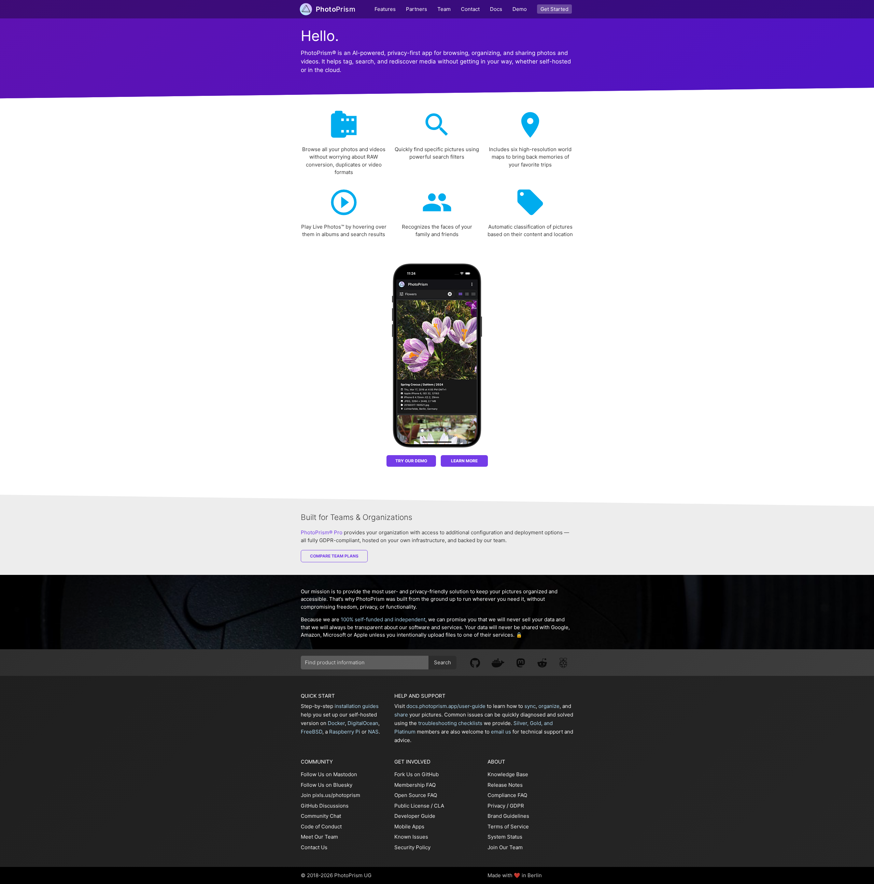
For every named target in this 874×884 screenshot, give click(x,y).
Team (444, 9)
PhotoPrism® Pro (321, 532)
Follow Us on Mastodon (329, 774)
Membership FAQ (415, 785)
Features (385, 9)
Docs (496, 9)
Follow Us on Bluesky (326, 785)
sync (530, 706)
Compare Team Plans (334, 556)
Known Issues (411, 837)
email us (501, 731)
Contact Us (314, 847)
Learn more (464, 460)
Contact (470, 9)
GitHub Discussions (325, 805)
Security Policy (412, 847)
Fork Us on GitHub (416, 774)
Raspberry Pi (344, 731)
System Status (505, 837)
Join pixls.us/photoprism (330, 795)
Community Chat (321, 816)
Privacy (496, 805)
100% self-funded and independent (383, 619)
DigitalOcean (363, 723)
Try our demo (411, 460)
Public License (411, 805)
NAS (373, 731)
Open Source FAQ (415, 795)
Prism (335, 9)
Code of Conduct (321, 826)
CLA (439, 805)
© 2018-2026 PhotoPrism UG (336, 875)
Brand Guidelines (508, 816)
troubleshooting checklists (450, 723)
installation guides (357, 706)
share (401, 714)
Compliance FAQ (507, 795)
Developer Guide (414, 816)
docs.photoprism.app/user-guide (445, 706)
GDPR (517, 805)
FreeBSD (311, 731)
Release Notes (505, 785)
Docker (336, 723)
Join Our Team (505, 847)
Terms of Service (508, 826)
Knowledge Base (508, 774)
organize (549, 706)
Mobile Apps (409, 826)
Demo (519, 9)
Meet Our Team (319, 837)
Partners (416, 9)
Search (442, 662)
